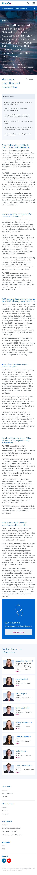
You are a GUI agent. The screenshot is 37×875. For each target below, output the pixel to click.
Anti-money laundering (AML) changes (12, 835)
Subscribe (4, 825)
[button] (18, 96)
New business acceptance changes (11, 828)
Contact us (4, 790)
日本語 (3, 849)
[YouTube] (9, 860)
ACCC (4, 64)
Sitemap (4, 807)
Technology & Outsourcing (27, 67)
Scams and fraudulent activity (9, 831)
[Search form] (28, 3)
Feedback (4, 796)
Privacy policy (5, 814)
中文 (3, 845)
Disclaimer (5, 811)
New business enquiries (8, 793)
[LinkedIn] (4, 860)
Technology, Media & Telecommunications (12, 69)
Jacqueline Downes (8, 61)
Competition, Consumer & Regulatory (15, 64)
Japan (18, 67)
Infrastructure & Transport (9, 67)
